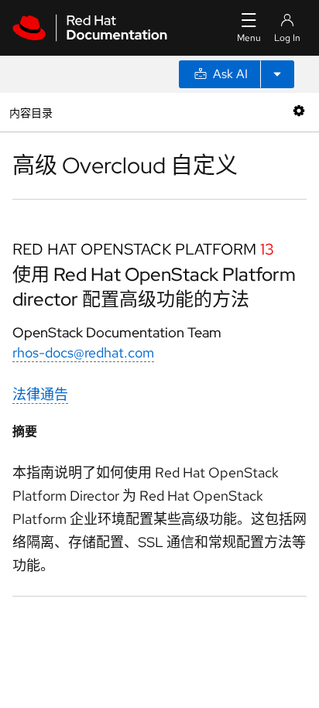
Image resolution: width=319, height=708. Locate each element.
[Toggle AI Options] (277, 74)
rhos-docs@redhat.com (83, 352)
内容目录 (31, 112)
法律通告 (40, 394)
